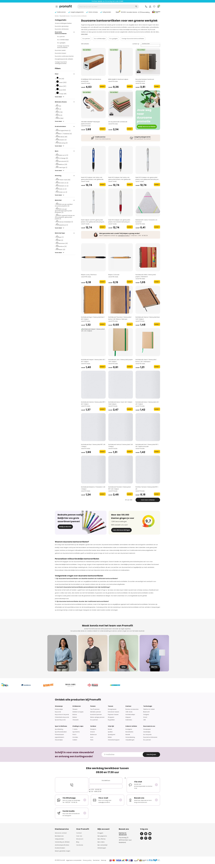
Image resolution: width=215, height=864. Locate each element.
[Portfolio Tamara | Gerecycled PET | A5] (148, 469)
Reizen (110, 729)
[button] (132, 12)
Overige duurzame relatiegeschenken (61, 62)
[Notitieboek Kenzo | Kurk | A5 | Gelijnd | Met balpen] (120, 385)
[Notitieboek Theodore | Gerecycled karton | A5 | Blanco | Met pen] (120, 300)
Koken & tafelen (131, 726)
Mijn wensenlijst (103, 845)
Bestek (128, 734)
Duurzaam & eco (149, 726)
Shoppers (111, 717)
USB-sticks (129, 712)
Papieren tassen (113, 714)
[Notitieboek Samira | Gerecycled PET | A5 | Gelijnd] (93, 385)
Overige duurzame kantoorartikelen (63, 46)
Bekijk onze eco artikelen (147, 126)
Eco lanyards (147, 734)
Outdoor (93, 726)
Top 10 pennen (95, 709)
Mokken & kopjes (78, 712)
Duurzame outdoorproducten (64, 56)
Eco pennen (61, 36)
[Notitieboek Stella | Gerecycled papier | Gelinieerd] (148, 257)
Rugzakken (111, 720)
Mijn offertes (102, 839)
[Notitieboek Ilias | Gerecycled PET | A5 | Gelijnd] (93, 427)
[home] (65, 6)
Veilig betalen (59, 839)
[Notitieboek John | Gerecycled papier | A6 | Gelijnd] (120, 342)
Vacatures (79, 845)
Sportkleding (59, 729)
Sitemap (103, 860)
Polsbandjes (59, 709)
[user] (150, 6)
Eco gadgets (61, 43)
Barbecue (93, 734)
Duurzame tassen (60, 53)
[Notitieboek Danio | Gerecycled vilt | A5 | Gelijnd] (148, 385)
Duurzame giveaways (62, 26)
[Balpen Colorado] (120, 257)
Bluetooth (146, 712)
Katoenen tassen (113, 712)
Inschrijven (151, 754)
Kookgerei (129, 729)
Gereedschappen (114, 740)
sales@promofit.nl (123, 235)
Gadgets (146, 714)
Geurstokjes (59, 740)
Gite (123, 667)
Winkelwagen (102, 848)
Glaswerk (75, 720)
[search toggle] (136, 6)
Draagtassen (112, 709)
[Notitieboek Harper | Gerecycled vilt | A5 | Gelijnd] (93, 342)
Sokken (75, 740)
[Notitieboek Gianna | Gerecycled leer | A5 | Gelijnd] (148, 300)
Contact (79, 833)
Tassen (110, 706)
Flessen (75, 709)
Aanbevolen (146, 44)
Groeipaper (147, 729)
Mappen (128, 717)
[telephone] (146, 6)
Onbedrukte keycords (62, 717)
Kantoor (128, 706)
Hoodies (75, 737)
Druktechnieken (60, 848)
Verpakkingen (130, 740)
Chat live (134, 235)
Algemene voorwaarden (74, 860)
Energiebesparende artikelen (64, 59)
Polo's (74, 734)
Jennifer (62, 667)
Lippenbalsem (59, 737)
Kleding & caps (78, 726)
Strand (92, 732)
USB (144, 720)
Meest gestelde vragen (62, 851)
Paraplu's (93, 729)
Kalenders (129, 720)
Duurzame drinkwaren (62, 29)
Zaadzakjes (147, 732)
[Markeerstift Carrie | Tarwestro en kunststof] (148, 202)
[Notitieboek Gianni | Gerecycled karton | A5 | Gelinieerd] (148, 342)
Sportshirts (76, 732)
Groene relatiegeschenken (63, 23)
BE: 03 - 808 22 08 (95, 791)
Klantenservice (62, 829)
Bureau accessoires (132, 709)
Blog (77, 842)
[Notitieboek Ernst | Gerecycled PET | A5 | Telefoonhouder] (148, 427)
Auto (91, 737)
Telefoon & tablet (149, 709)
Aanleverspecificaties (62, 845)
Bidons (75, 714)
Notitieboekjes (130, 714)
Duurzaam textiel (60, 50)
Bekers (75, 717)
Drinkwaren (77, 706)
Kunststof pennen (96, 714)
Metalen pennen (95, 712)
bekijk (102, 86)
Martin (154, 667)
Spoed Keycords (60, 720)
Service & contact (61, 833)
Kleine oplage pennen (97, 717)
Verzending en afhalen (62, 842)
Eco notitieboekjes (63, 39)
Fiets (91, 740)
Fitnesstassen (59, 734)
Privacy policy (87, 860)
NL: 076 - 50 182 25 (95, 789)
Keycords (58, 712)
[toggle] (56, 6)
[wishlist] (154, 6)
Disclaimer (96, 860)
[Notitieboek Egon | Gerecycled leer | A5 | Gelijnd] (93, 300)
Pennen (93, 706)
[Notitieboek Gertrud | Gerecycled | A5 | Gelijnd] (120, 427)
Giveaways (59, 706)
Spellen (110, 732)
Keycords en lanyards (62, 714)
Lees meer (84, 34)
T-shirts (75, 729)
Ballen (110, 737)
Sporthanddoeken (61, 732)
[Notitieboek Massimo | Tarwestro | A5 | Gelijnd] (93, 469)
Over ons (79, 836)
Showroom (79, 839)
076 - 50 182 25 (143, 235)
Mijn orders (101, 842)
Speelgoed (111, 734)
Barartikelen (129, 732)
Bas (92, 667)
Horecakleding (130, 737)
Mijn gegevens (102, 836)
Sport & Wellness (61, 726)
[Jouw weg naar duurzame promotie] (148, 98)
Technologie (147, 706)
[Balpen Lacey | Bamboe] (93, 257)
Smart (145, 717)
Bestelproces (59, 836)
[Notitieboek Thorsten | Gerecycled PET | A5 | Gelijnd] (120, 469)
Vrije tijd (111, 726)
